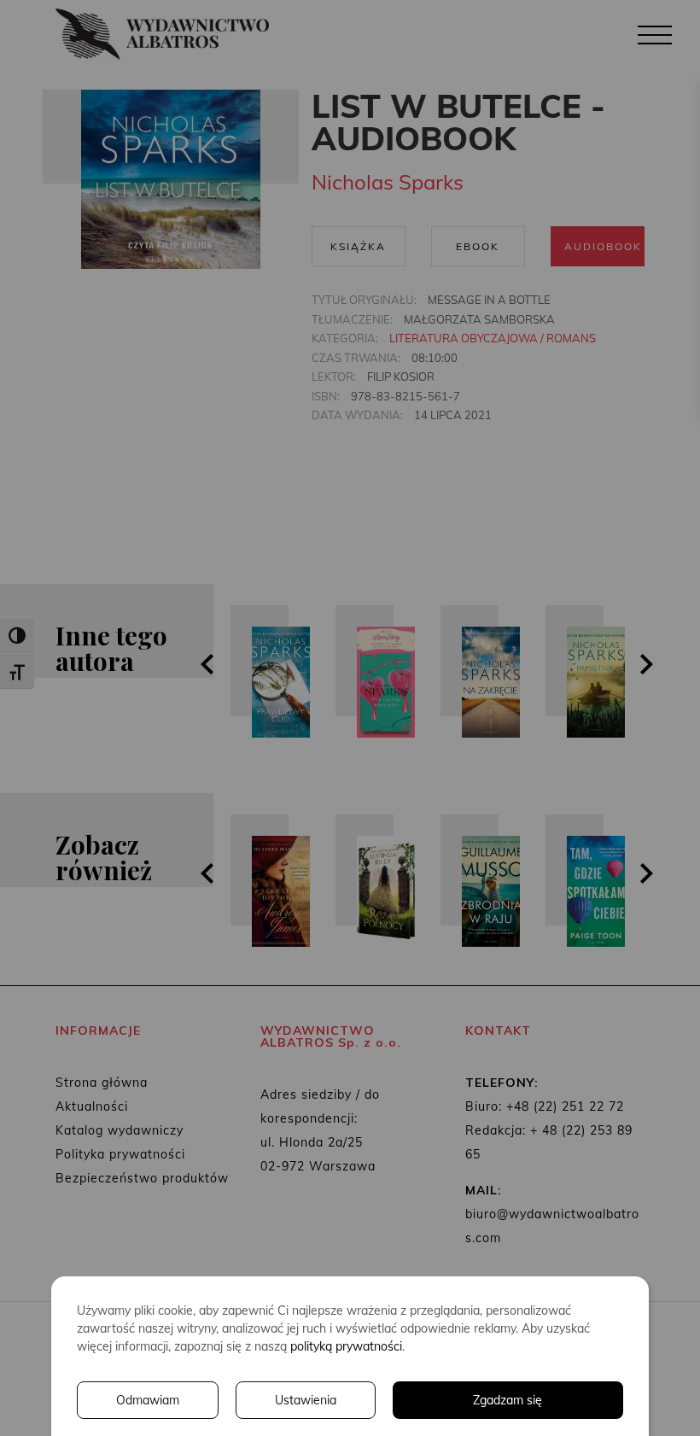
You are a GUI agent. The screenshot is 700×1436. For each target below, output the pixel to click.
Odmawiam (147, 1400)
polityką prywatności (346, 1346)
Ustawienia (305, 1400)
